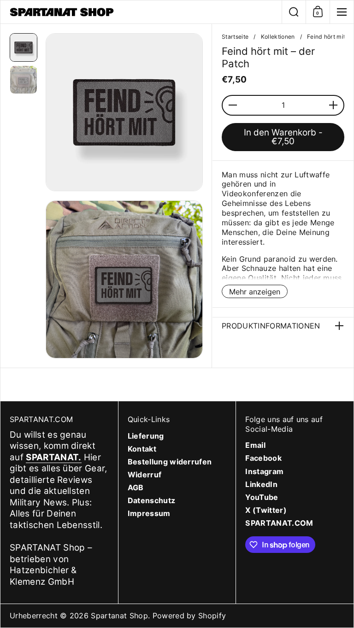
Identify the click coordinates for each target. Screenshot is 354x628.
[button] (294, 11)
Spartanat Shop (119, 615)
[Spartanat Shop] (141, 12)
